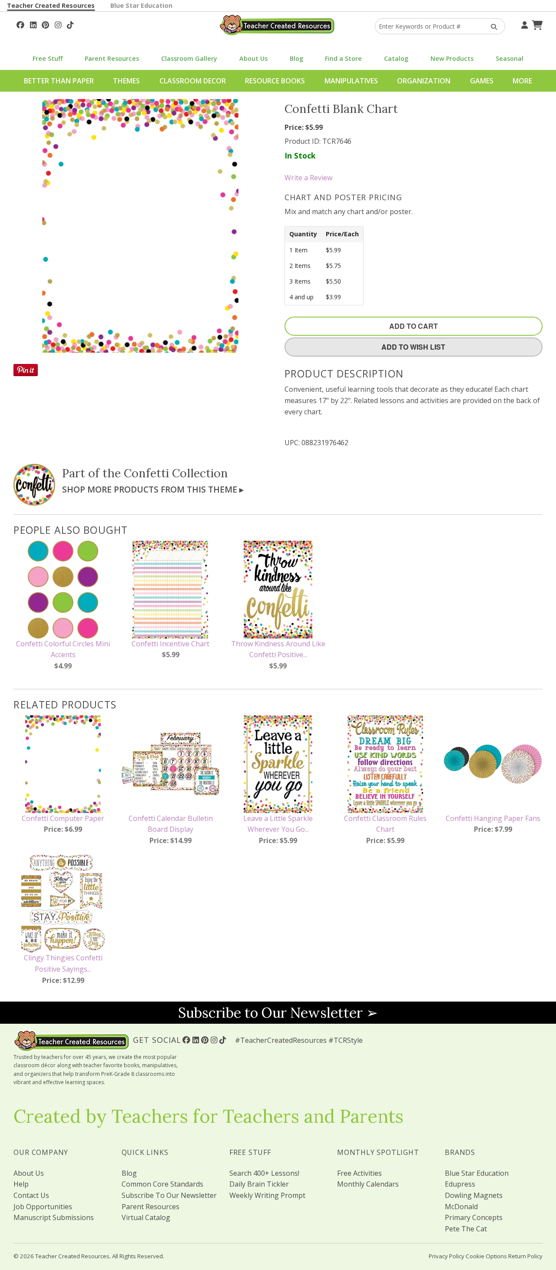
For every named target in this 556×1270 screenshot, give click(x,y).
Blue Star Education (141, 5)
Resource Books (275, 81)
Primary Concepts (474, 1217)
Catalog (396, 58)
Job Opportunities (42, 1206)
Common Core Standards (162, 1184)
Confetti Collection (176, 473)
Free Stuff (48, 58)
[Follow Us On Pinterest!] (45, 24)
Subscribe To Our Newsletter (169, 1195)
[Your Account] (523, 24)
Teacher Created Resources (51, 5)
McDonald (461, 1206)
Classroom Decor (192, 81)
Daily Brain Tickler (259, 1184)
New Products (451, 58)
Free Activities (359, 1173)
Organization (423, 81)
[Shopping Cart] (536, 24)
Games (481, 81)
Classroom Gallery (189, 58)
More (522, 81)
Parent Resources (112, 58)
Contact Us (31, 1195)
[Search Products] (491, 26)
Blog (296, 58)
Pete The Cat (466, 1229)
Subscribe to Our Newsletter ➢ (278, 1013)
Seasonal (509, 58)
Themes (126, 81)
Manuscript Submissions (53, 1217)
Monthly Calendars (368, 1184)
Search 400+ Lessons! (264, 1173)
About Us (253, 58)
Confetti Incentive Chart (170, 643)
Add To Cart (413, 326)
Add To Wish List (413, 347)
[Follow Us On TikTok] (70, 24)
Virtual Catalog (146, 1217)
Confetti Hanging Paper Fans (493, 818)
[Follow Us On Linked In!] (33, 24)
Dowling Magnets (474, 1195)
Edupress (460, 1184)
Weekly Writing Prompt (267, 1195)
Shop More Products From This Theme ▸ (153, 489)
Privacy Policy (446, 1256)
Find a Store (343, 58)
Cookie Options (486, 1256)
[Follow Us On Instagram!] (58, 24)
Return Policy (525, 1256)
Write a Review (308, 177)
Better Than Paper (59, 81)
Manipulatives (351, 81)
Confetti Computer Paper (63, 818)
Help (21, 1184)
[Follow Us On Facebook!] (20, 24)
